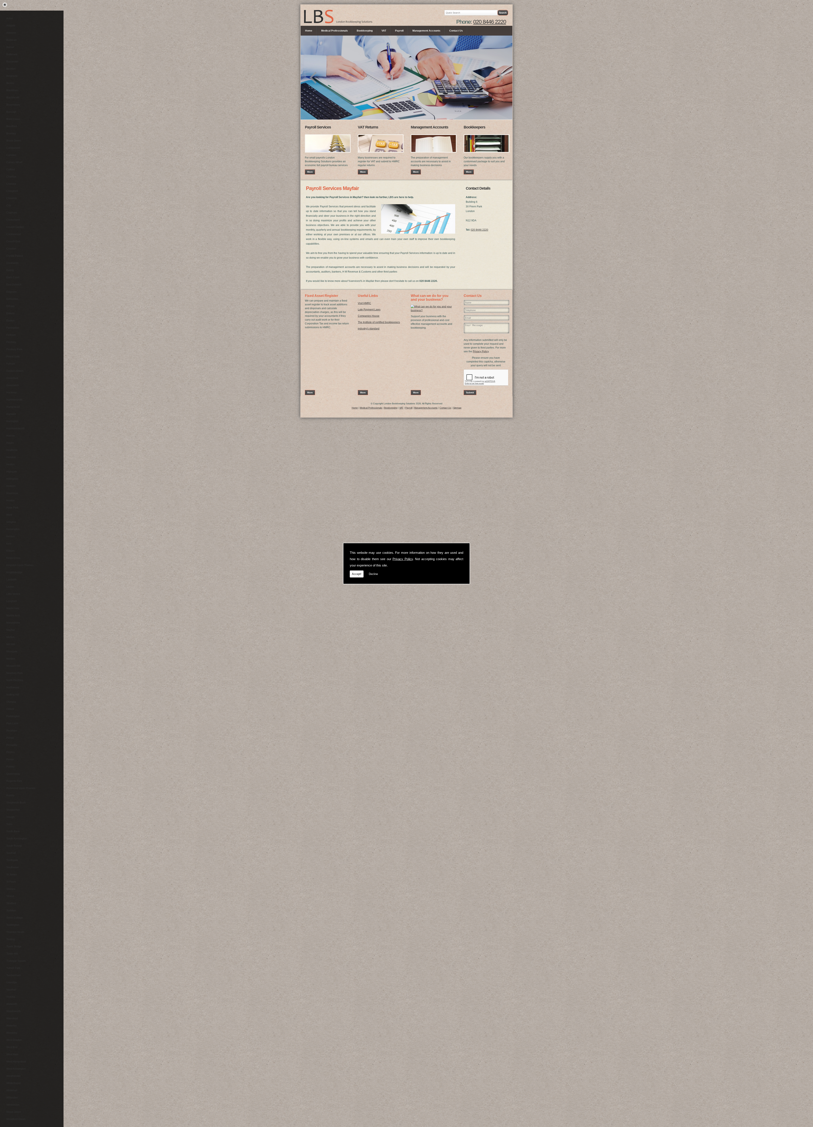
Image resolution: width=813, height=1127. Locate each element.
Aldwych (11, 32)
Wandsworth (13, 1011)
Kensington (12, 529)
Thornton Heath (15, 932)
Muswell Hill (13, 665)
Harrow (10, 435)
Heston (10, 464)
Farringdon (12, 327)
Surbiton (11, 910)
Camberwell (13, 147)
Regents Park (14, 781)
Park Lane (12, 723)
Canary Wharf (14, 162)
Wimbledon (12, 1104)
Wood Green (13, 1111)
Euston (10, 320)
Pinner (10, 759)
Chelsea (11, 183)
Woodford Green (15, 1119)
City (8, 205)
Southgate (12, 860)
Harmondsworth (15, 428)
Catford (10, 169)
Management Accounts (426, 30)
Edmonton (12, 299)
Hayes (10, 442)
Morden (10, 658)
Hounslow (12, 493)
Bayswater (12, 61)
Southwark (12, 867)
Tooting (10, 939)
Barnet (10, 47)
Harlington (12, 421)
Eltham (10, 306)
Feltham (11, 334)
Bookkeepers (474, 127)
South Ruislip (14, 845)
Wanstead (12, 1018)
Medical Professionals (334, 30)
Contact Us (456, 30)
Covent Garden (15, 227)
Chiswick (11, 198)
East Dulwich (13, 284)
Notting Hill (12, 694)
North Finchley (14, 680)
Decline (373, 574)
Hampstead (13, 406)
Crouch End (13, 241)
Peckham (11, 730)
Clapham (11, 212)
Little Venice (13, 593)
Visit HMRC (364, 303)
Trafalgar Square (16, 960)
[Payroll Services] (328, 153)
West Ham (12, 1054)
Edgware (11, 291)
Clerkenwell (13, 219)
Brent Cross (13, 119)
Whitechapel (13, 1083)
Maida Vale (12, 608)
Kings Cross (13, 558)
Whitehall (11, 1090)
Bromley (11, 133)
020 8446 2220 (489, 22)
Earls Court (12, 277)
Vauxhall (11, 989)
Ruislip (10, 795)
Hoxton (10, 500)
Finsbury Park (14, 349)
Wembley (11, 1032)
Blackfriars (12, 90)
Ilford (9, 514)
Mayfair (10, 629)
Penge (10, 737)
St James (11, 874)
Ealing (10, 270)
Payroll (399, 30)
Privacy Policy (403, 559)
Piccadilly (11, 745)
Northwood (12, 687)
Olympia (11, 701)
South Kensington (16, 838)
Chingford (12, 191)
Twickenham (13, 975)
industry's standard (368, 328)
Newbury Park (14, 673)
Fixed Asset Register (321, 296)
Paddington (13, 716)
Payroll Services (318, 127)
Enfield (10, 313)
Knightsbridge (14, 572)
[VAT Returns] (381, 153)
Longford (11, 601)
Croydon (11, 248)
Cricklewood (13, 234)
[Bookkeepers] (486, 153)
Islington (11, 522)
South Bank (13, 831)
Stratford (11, 903)
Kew (8, 543)
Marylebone (13, 622)
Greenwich (12, 385)
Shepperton (13, 809)
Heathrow (12, 450)
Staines (10, 888)
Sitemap (457, 407)
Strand (10, 896)
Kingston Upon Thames (19, 565)
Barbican (11, 40)
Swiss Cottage (14, 917)
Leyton (10, 586)
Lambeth (11, 579)
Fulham (10, 363)
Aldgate (10, 25)
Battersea (11, 54)
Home (308, 30)
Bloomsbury (13, 104)
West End (11, 1047)
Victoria (10, 996)
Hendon (11, 457)
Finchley (11, 342)
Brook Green (13, 140)
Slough (10, 817)
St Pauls (11, 881)
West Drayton (14, 1040)
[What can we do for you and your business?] (433, 310)
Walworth (11, 1004)
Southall (11, 852)
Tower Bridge (14, 946)
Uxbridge (11, 982)
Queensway (13, 773)
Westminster (13, 1076)
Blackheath (12, 97)
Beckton (11, 68)
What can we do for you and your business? (429, 297)
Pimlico (10, 752)
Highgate (11, 471)
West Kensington (16, 1068)
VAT (384, 30)
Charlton (11, 176)
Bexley (10, 83)
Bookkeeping (365, 30)
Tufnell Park (13, 968)
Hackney (11, 392)
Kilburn (10, 550)
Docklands (12, 263)
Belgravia (11, 75)
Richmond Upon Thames (20, 788)
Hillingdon (12, 478)
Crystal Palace (14, 255)
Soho (9, 824)
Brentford (11, 126)
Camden (11, 155)
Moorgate (11, 651)
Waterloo (11, 1025)
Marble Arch (13, 615)
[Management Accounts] (433, 153)
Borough (11, 111)
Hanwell (11, 414)
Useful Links (368, 296)
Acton (9, 18)
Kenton (10, 536)
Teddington (12, 924)
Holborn (11, 486)
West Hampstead (16, 1061)
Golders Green (14, 370)
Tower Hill (12, 953)
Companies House (368, 315)
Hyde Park (12, 507)
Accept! (356, 574)
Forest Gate (13, 356)
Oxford (10, 709)
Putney (10, 766)
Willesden (12, 1097)
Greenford (12, 378)
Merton (10, 637)
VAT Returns (368, 127)
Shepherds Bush (16, 802)
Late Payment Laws (369, 309)
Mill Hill (10, 644)
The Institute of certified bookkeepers (379, 322)
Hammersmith (14, 399)
